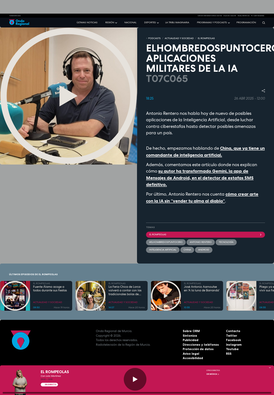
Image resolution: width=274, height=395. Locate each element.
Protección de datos (198, 349)
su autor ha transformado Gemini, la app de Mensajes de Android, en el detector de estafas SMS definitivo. (200, 177)
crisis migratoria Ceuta (210, 16)
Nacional (130, 22)
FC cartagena (257, 16)
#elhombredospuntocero (166, 242)
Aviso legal (191, 354)
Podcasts (154, 38)
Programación (246, 22)
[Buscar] (262, 22)
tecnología (226, 242)
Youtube (232, 349)
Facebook (233, 340)
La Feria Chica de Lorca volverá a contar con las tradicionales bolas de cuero (125, 290)
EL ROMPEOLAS (206, 38)
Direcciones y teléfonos (201, 345)
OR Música (212, 374)
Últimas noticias (87, 22)
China (187, 249)
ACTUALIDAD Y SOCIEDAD (179, 38)
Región (109, 22)
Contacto (233, 331)
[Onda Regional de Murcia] (19, 22)
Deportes (150, 22)
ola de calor (229, 16)
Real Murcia (244, 16)
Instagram (234, 345)
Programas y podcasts (212, 22)
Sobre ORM (191, 331)
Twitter (231, 335)
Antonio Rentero (201, 242)
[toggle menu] (116, 22)
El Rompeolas (157, 234)
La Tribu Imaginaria (177, 22)
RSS (228, 354)
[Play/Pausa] (135, 379)
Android (203, 249)
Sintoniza (190, 335)
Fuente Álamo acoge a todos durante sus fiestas (50, 289)
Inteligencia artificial (162, 249)
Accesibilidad (193, 358)
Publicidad (190, 340)
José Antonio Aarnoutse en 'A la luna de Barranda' (201, 289)
